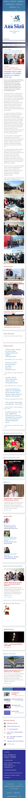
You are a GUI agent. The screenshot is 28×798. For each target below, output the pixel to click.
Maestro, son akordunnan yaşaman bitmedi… (13, 282)
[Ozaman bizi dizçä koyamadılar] (7, 694)
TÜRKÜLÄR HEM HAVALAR (12, 603)
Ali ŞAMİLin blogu (11, 744)
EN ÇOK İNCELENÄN (19, 689)
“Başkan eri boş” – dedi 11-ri (10, 525)
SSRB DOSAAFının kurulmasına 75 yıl (12, 327)
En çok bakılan (8, 689)
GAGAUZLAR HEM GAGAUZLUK (13, 433)
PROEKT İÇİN (13, 1)
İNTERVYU (8, 482)
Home (5, 49)
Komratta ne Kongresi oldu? (17, 699)
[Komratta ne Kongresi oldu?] (7, 700)
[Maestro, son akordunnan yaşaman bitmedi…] (14, 275)
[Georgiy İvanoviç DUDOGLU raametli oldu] (14, 289)
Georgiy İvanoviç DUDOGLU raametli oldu (12, 296)
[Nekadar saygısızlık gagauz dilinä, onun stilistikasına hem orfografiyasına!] (14, 662)
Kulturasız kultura (15, 711)
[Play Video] (14, 637)
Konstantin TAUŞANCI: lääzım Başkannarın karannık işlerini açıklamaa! (10, 539)
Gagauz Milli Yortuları (12, 457)
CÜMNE (9, 49)
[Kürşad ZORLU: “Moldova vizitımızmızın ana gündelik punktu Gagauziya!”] (14, 304)
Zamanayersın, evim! (15, 705)
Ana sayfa (6, 1)
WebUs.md (6, 786)
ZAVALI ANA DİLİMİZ (10, 653)
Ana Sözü (6, 68)
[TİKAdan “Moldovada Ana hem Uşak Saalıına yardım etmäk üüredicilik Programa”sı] (14, 574)
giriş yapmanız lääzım (18, 336)
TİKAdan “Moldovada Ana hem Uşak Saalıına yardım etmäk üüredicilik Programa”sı (13, 584)
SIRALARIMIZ (20, 1)
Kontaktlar (19, 4)
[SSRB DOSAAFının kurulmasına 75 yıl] (14, 320)
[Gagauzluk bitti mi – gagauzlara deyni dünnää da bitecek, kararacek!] (14, 490)
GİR (18, 7)
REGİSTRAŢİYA (13, 7)
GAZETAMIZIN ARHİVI (10, 4)
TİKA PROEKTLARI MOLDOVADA (14, 566)
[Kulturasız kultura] (7, 713)
